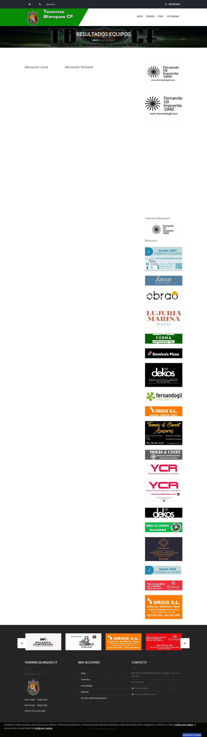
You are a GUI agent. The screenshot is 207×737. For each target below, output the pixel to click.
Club (161, 16)
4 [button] (109, 651)
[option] (46, 643)
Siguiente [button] (185, 643)
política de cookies (184, 724)
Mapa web (42, 699)
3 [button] (105, 651)
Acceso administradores (94, 698)
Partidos (85, 679)
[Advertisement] (163, 170)
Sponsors (50, 4)
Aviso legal (30, 699)
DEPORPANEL (174, 4)
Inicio (140, 16)
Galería (85, 691)
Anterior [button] (22, 643)
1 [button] (97, 651)
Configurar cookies (43, 728)
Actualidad (173, 16)
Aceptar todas (192, 735)
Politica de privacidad (35, 710)
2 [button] (101, 651)
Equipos (150, 16)
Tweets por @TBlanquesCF (157, 218)
